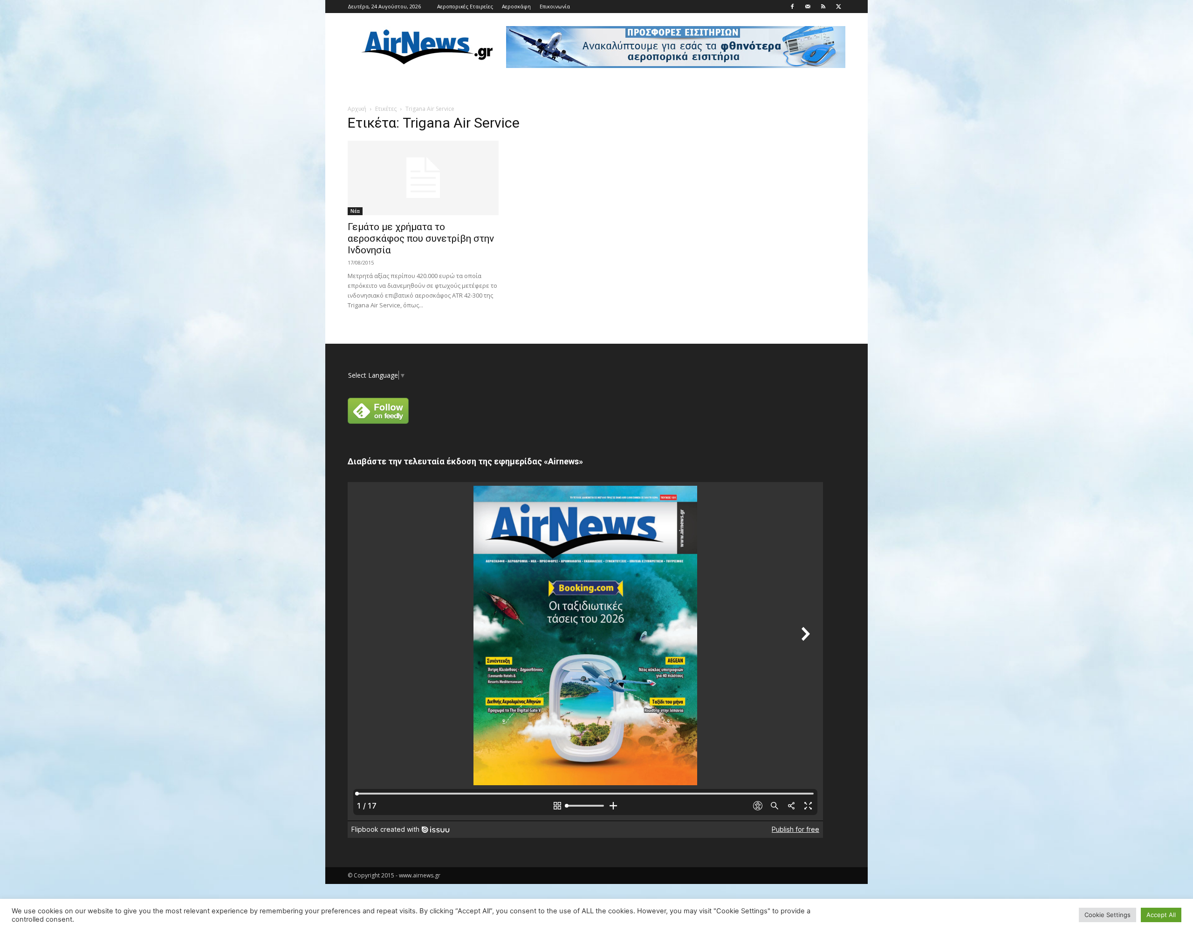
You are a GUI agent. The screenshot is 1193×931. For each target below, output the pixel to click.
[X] (838, 6)
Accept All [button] (1161, 914)
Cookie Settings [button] (1107, 914)
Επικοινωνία (555, 6)
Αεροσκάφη (516, 6)
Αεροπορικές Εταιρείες (465, 6)
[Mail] (808, 6)
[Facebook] (792, 6)
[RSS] (823, 6)
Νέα (355, 211)
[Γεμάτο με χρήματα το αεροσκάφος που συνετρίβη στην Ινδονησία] (423, 178)
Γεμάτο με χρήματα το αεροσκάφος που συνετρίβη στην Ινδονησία (421, 238)
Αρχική (357, 109)
